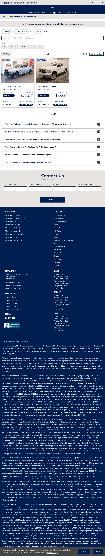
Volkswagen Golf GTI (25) (13, 222)
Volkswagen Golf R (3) (12, 225)
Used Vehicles (58, 218)
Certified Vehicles (60, 222)
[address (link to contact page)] (92, 2)
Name (10, 184)
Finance (56, 234)
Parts (55, 243)
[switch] (102, 2)
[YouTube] (13, 318)
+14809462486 (16, 286)
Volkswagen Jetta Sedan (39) (15, 234)
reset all (46, 31)
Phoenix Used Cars (11, 309)
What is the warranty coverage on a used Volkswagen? (28, 162)
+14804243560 (14, 282)
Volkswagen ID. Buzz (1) (13, 228)
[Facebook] (6, 318)
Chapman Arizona (11, 300)
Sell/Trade (57, 231)
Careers (56, 256)
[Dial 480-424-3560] (97, 2)
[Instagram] (9, 318)
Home (4, 17)
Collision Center (59, 247)
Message (85, 184)
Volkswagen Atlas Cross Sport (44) (17, 218)
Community (58, 259)
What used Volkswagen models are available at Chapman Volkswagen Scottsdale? (38, 124)
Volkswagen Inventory (61, 215)
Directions (57, 250)
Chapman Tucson (11, 303)
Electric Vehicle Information (63, 228)
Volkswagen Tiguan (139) (13, 240)
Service (56, 237)
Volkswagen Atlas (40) (12, 215)
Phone (55, 184)
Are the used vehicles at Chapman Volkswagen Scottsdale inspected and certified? (39, 132)
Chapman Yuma (10, 306)
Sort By (85, 54)
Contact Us (58, 253)
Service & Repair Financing (63, 240)
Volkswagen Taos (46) (12, 237)
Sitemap (57, 265)
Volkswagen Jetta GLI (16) (14, 231)
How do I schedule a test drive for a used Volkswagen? (28, 154)
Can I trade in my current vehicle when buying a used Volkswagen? (32, 139)
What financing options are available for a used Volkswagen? (30, 147)
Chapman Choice (11, 297)
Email (35, 184)
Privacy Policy (58, 262)
